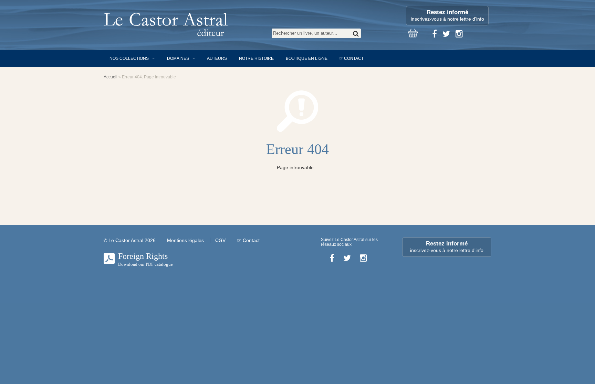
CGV (220, 240)
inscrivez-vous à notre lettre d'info (447, 15)
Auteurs (217, 58)
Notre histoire (256, 58)
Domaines (178, 58)
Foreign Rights (145, 259)
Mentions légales (185, 240)
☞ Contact (351, 58)
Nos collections (129, 58)
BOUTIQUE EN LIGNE (306, 58)
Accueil (110, 77)
